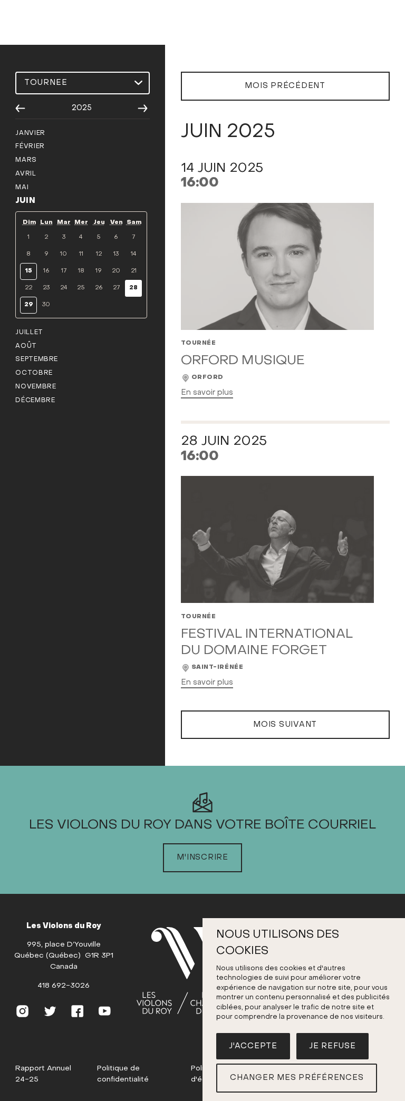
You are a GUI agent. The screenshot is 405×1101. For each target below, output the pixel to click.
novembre (35, 387)
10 (63, 254)
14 (134, 254)
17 (63, 271)
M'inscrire (202, 857)
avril (25, 174)
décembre (35, 400)
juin (25, 200)
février (29, 146)
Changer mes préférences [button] (296, 1077)
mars (25, 160)
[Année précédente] (20, 108)
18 (81, 271)
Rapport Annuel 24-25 (43, 1074)
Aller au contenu (202, 34)
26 (99, 288)
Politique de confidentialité (123, 1074)
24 (64, 288)
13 (116, 254)
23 (46, 288)
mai (21, 187)
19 (98, 271)
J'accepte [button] (253, 1046)
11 (81, 254)
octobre (33, 373)
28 (133, 288)
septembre (36, 359)
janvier (30, 133)
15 (28, 271)
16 (46, 271)
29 (28, 305)
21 (134, 271)
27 (116, 288)
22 (28, 288)
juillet (29, 332)
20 (116, 271)
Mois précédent (285, 86)
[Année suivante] (143, 108)
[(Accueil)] (189, 971)
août (25, 346)
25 (81, 288)
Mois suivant (285, 724)
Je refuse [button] (332, 1046)
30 (46, 305)
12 (99, 254)
